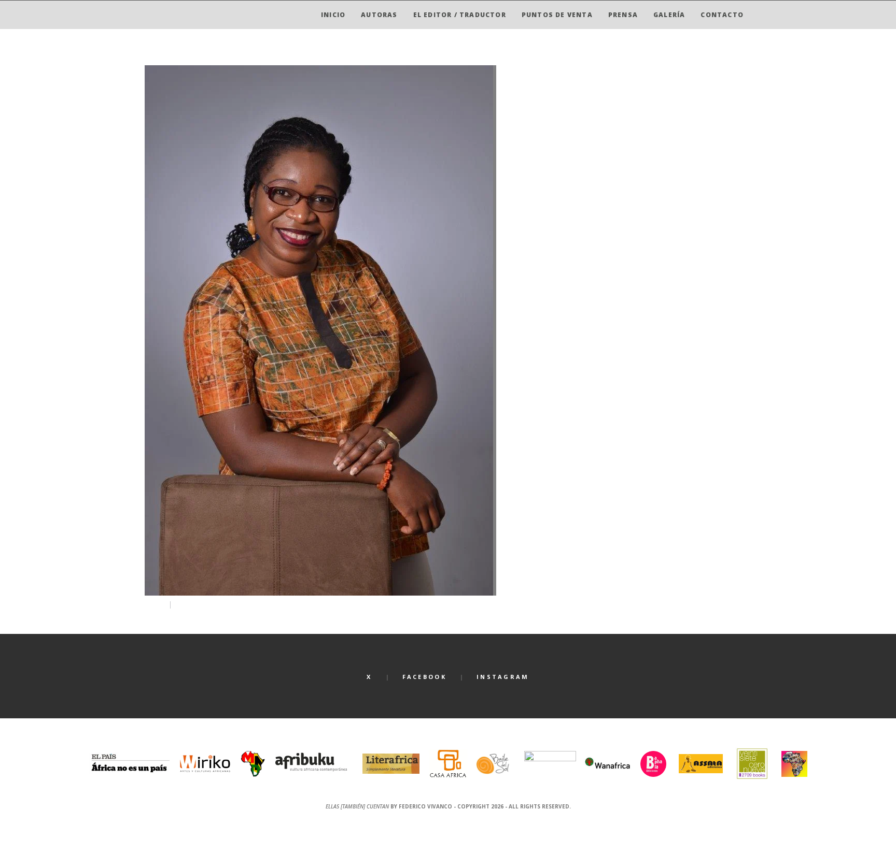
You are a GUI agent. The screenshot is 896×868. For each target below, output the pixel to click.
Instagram (503, 677)
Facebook (424, 677)
